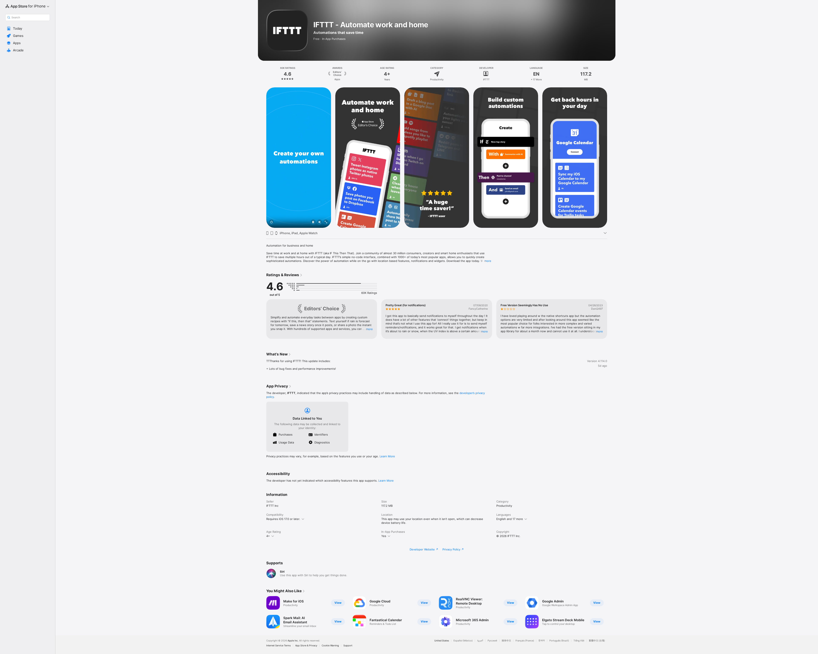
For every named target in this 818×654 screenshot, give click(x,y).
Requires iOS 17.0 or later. (283, 519)
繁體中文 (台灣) (597, 641)
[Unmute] (319, 222)
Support (347, 645)
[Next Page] (611, 157)
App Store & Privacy (306, 645)
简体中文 (506, 641)
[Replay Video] (271, 222)
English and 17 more (509, 519)
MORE (369, 329)
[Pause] (313, 222)
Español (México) (463, 641)
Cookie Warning (330, 645)
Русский (492, 641)
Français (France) (525, 641)
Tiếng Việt (578, 641)
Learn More (387, 456)
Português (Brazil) (559, 641)
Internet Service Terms (278, 645)
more (487, 261)
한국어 (542, 641)
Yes (383, 536)
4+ (268, 536)
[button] (28, 28)
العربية (480, 641)
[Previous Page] (262, 157)
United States (441, 641)
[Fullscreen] (325, 222)
